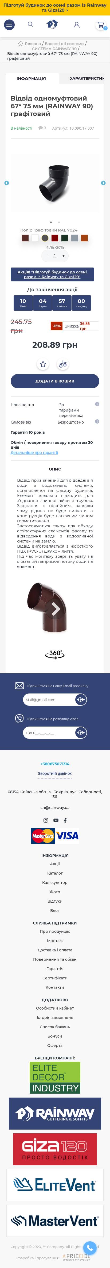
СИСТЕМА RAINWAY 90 (54, 48)
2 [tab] (59, 222)
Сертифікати (55, 978)
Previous (6, 183)
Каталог (55, 873)
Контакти (55, 987)
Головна (33, 43)
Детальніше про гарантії (34, 452)
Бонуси (55, 1036)
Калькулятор (55, 882)
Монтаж (55, 940)
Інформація (31, 78)
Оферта (54, 1045)
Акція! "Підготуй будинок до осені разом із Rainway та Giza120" (52, 274)
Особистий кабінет (55, 1008)
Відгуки (55, 901)
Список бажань (55, 1026)
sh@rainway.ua (55, 807)
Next (103, 183)
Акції (55, 864)
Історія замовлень (55, 1017)
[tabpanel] (55, 183)
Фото (55, 892)
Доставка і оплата (55, 950)
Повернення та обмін (55, 959)
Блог (55, 910)
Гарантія (55, 968)
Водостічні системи (64, 43)
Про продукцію (55, 931)
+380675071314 (55, 763)
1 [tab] (51, 222)
